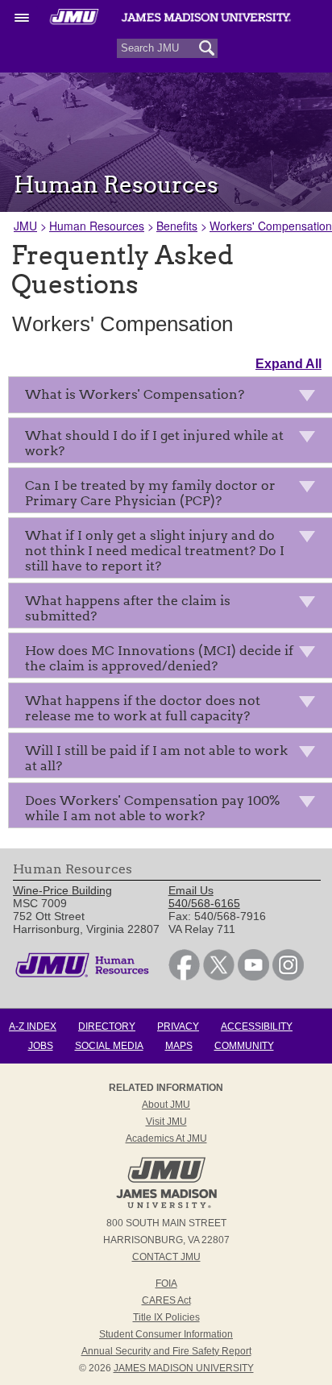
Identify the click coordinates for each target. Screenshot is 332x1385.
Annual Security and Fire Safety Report (166, 1351)
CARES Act (166, 1300)
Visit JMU (166, 1121)
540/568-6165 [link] (204, 903)
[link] (184, 976)
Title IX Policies (166, 1317)
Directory (106, 1026)
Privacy (178, 1026)
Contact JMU (166, 1257)
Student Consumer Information (166, 1334)
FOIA (166, 1283)
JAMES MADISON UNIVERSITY (184, 1368)
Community (244, 1045)
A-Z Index (32, 1026)
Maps (179, 1045)
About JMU (166, 1104)
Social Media (109, 1045)
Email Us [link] (191, 890)
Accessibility (257, 1026)
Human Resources (96, 226)
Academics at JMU (166, 1138)
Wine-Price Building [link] (62, 890)
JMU (25, 226)
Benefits (176, 226)
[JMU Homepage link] (166, 1206)
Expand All (288, 364)
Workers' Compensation (271, 226)
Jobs (40, 1045)
